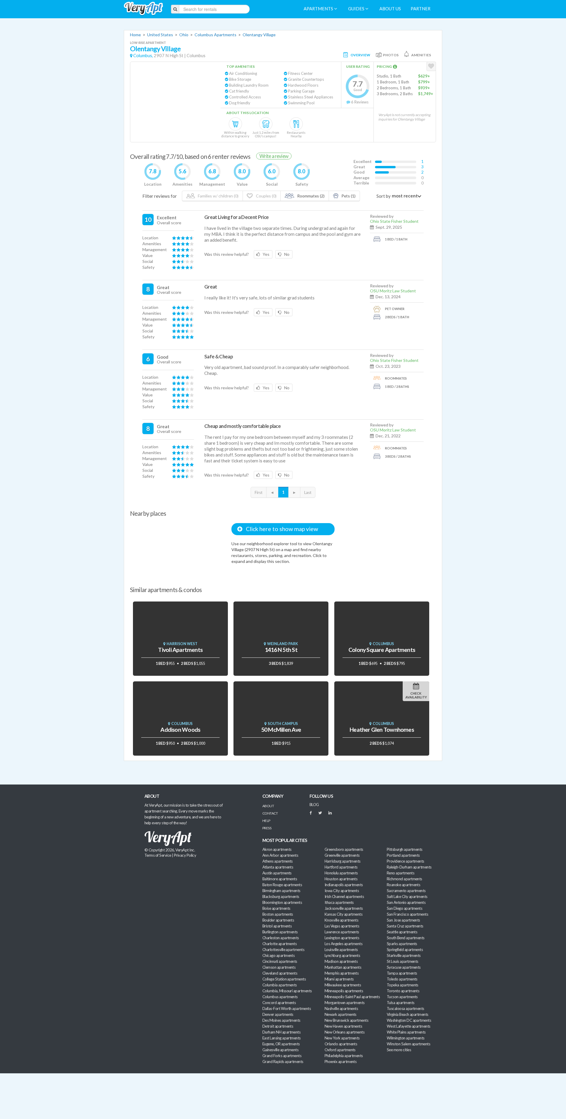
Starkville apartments (404, 955)
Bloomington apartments (282, 902)
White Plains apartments (406, 1032)
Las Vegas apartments (342, 926)
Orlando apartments (341, 1043)
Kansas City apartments (343, 914)
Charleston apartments (280, 937)
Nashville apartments (341, 1008)
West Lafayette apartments (408, 1026)
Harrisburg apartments (343, 861)
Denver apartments (277, 1014)
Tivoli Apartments (180, 649)
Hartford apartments (341, 867)
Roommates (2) (310, 195)
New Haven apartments (343, 1026)
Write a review (273, 156)
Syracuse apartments (404, 967)
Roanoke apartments (403, 884)
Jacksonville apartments (344, 908)
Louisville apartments (341, 949)
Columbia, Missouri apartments (287, 990)
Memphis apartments (341, 973)
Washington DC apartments (409, 1020)
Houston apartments (341, 878)
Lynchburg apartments (342, 955)
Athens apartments (277, 861)
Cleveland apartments (279, 973)
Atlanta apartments (277, 867)
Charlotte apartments (279, 943)
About (268, 806)
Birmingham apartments (281, 890)
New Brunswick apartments (346, 1020)
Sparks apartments (402, 943)
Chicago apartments (278, 955)
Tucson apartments (402, 996)
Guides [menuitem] (356, 8)
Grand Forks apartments (281, 1055)
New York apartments (342, 1038)
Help (266, 820)
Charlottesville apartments (283, 949)
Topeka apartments (402, 985)
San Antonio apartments (406, 902)
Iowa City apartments (342, 890)
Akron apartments (276, 849)
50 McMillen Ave (281, 729)
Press (266, 828)
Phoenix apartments (340, 1061)
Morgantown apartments (345, 1002)
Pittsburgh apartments (404, 849)
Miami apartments (339, 979)
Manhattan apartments (343, 967)
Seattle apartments (402, 932)
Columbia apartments (279, 985)
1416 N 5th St (281, 649)
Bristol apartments (277, 926)
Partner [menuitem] (420, 8)
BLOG (314, 804)
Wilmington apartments (405, 1038)
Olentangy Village (259, 34)
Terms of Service (157, 855)
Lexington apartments (342, 937)
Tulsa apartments (400, 1002)
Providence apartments (405, 861)
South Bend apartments (405, 937)
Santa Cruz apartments (405, 926)
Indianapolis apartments (344, 884)
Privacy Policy (185, 855)
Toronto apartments (403, 990)
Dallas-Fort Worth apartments (286, 1008)
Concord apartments (279, 1002)
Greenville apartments (342, 855)
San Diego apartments (404, 908)
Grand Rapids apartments (282, 1061)
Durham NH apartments (281, 1032)
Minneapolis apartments (344, 990)
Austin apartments (277, 873)
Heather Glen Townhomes (382, 729)
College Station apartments (284, 979)
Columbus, (143, 55)
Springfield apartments (405, 949)
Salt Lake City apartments (407, 896)
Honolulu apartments (341, 873)
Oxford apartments (340, 1049)
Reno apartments (400, 873)
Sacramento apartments (406, 890)
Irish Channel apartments (344, 896)
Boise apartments (276, 908)
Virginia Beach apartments (407, 1014)
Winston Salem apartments (408, 1043)
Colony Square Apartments (381, 649)
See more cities (399, 1049)
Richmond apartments (404, 878)
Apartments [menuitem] (319, 8)
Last (307, 492)
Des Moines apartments (281, 1020)
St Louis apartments (402, 961)
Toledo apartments (402, 979)
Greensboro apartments (344, 849)
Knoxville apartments (341, 920)
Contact (270, 813)
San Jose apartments (403, 920)
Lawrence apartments (342, 932)
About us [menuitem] (390, 8)
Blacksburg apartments (280, 896)
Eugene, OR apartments (281, 1043)
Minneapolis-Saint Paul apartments (352, 996)
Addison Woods (180, 729)
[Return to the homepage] (143, 8)
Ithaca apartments (339, 902)
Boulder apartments (278, 920)
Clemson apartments (278, 967)
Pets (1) (348, 195)
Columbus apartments (280, 996)
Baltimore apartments (279, 878)
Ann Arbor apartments (280, 855)
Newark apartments (340, 1014)
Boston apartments (277, 914)
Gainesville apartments (280, 1049)
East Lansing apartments (281, 1038)
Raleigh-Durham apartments (409, 867)
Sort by (383, 196)
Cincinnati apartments (279, 961)
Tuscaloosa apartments (405, 1008)
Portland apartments (403, 855)
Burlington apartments (280, 932)
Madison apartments (341, 961)
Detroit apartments (277, 1026)
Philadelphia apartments (344, 1055)
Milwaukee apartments (343, 985)
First (258, 492)
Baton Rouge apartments (282, 884)
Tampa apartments (402, 973)
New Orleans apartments (344, 1032)
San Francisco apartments (407, 914)
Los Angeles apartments (343, 943)
